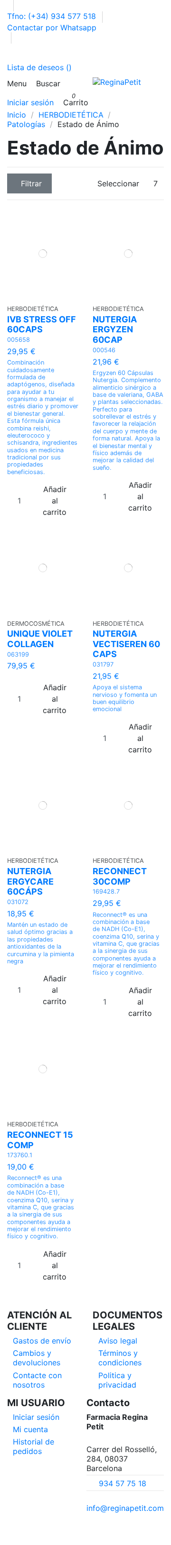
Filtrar (31, 183)
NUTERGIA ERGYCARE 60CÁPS (30, 881)
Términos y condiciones (120, 1357)
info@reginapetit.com (125, 1508)
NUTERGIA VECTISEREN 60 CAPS (126, 644)
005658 (18, 339)
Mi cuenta (30, 1429)
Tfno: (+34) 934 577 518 (52, 16)
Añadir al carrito (54, 501)
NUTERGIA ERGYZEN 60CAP (115, 329)
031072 (17, 901)
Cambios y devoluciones (36, 1357)
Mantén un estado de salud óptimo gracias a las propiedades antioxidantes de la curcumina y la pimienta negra (40, 943)
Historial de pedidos (33, 1446)
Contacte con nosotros (37, 1380)
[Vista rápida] (46, 296)
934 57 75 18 (122, 1483)
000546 (104, 350)
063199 (18, 654)
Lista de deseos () (39, 67)
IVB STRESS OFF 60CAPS (41, 324)
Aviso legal (117, 1340)
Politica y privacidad (117, 1380)
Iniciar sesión (36, 1417)
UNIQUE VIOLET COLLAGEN (40, 639)
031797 (103, 664)
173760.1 (19, 1155)
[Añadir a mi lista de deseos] (40, 296)
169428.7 (106, 891)
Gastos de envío (42, 1340)
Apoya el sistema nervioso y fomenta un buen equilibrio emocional (125, 698)
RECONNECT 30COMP (120, 876)
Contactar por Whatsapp (51, 27)
